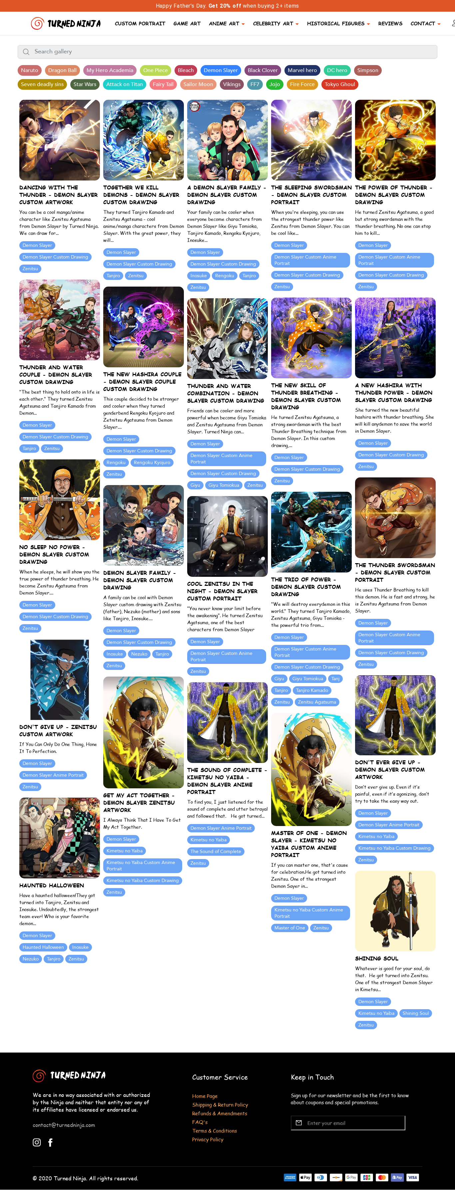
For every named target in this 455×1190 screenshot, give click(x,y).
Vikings (231, 84)
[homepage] (66, 22)
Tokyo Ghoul (340, 84)
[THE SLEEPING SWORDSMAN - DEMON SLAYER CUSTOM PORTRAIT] (311, 139)
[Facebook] (50, 1141)
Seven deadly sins (42, 84)
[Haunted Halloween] (59, 837)
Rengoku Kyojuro (152, 462)
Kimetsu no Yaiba (376, 836)
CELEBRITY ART (273, 23)
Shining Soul (416, 1013)
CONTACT (423, 23)
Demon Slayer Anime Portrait (53, 775)
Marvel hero (302, 70)
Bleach (186, 70)
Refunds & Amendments (219, 1113)
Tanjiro (113, 276)
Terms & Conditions (214, 1130)
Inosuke (199, 276)
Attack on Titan (124, 84)
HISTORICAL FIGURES (335, 23)
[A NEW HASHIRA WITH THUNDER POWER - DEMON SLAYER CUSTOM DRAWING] (395, 337)
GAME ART (187, 23)
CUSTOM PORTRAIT (140, 23)
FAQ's (200, 1121)
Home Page (205, 1095)
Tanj (335, 679)
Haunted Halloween (43, 947)
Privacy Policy (208, 1139)
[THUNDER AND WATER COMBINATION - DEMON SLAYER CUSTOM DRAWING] (227, 338)
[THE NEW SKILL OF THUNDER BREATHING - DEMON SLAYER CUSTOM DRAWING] (311, 337)
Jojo (274, 84)
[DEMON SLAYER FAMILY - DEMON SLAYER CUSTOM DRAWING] (143, 525)
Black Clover (263, 70)
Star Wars (85, 84)
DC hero (337, 70)
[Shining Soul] (395, 910)
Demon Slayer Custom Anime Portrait (305, 260)
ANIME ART (224, 23)
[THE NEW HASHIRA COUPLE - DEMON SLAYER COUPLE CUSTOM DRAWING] (143, 326)
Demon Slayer (221, 70)
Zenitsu (30, 269)
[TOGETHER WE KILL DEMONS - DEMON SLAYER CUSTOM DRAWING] (143, 139)
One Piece (155, 70)
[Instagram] (37, 1141)
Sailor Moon (198, 84)
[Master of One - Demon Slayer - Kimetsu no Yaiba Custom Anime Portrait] (311, 769)
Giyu (195, 485)
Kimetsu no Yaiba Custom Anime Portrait (141, 865)
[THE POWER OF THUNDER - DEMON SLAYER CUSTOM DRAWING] (395, 139)
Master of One (289, 928)
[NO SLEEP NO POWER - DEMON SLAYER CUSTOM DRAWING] (59, 499)
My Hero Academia (110, 70)
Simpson (367, 70)
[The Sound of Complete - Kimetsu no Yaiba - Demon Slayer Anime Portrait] (227, 722)
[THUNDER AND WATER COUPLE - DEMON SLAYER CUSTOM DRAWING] (59, 319)
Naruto (29, 70)
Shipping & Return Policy (220, 1104)
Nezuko (139, 654)
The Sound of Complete (216, 851)
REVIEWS (390, 23)
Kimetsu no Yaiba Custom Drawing (394, 848)
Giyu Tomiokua (224, 485)
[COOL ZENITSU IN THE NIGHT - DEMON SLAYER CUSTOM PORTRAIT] (227, 536)
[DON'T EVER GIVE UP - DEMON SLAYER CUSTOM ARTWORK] (395, 714)
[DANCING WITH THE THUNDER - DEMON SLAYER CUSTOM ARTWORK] (59, 139)
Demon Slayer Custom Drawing (55, 257)
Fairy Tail (163, 84)
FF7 (254, 84)
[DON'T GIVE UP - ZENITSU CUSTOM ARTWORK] (59, 679)
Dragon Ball (62, 70)
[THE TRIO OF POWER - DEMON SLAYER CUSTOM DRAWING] (311, 531)
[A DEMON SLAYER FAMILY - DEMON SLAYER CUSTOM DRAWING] (227, 139)
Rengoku (224, 276)
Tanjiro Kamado (312, 690)
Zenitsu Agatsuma (317, 702)
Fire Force (302, 84)
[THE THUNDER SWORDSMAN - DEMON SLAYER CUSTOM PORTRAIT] (395, 517)
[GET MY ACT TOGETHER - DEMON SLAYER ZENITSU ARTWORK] (143, 732)
